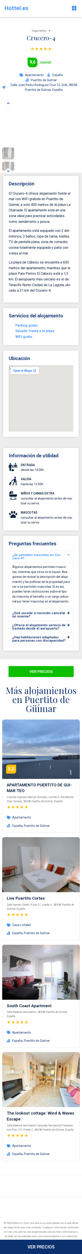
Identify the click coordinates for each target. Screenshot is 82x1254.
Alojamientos (39, 30)
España (17, 825)
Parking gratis (26, 325)
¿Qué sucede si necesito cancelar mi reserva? (39, 614)
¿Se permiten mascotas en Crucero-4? (36, 556)
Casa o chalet (21, 925)
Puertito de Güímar (37, 825)
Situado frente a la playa (34, 331)
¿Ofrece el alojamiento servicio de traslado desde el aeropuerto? (39, 626)
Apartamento (34, 75)
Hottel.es (16, 8)
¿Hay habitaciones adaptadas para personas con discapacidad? (39, 639)
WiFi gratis (23, 337)
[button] (74, 8)
